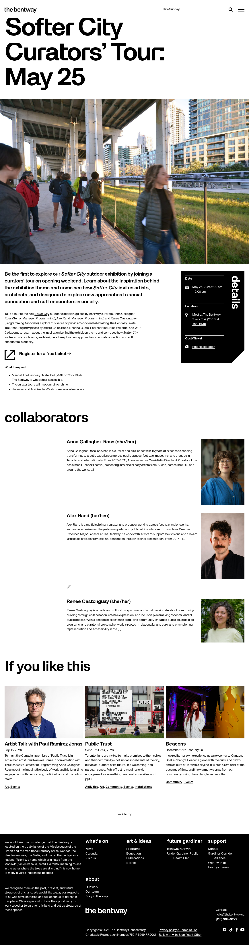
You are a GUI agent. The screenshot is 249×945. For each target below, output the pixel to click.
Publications (135, 858)
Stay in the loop (96, 896)
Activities (91, 787)
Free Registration (203, 347)
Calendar (92, 853)
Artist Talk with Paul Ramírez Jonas (43, 744)
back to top (124, 814)
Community (114, 787)
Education (133, 853)
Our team (92, 891)
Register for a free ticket (42, 354)
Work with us (217, 863)
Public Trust (98, 744)
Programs (133, 849)
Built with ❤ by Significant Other (180, 935)
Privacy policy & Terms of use (178, 930)
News (89, 849)
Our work (91, 887)
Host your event (219, 867)
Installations (143, 787)
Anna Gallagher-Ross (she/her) (101, 442)
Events (15, 787)
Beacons (176, 744)
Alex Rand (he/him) (88, 516)
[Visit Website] (69, 588)
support (217, 841)
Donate (213, 849)
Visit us (90, 858)
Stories (131, 863)
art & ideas (138, 841)
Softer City (73, 274)
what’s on (96, 841)
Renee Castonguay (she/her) (99, 602)
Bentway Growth (179, 849)
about (92, 879)
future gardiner (184, 841)
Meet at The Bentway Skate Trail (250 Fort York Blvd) (206, 319)
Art (7, 787)
